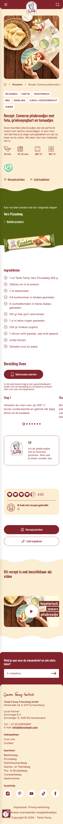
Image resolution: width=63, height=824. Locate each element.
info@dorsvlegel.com (25, 727)
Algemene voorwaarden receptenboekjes (31, 812)
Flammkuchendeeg (15, 762)
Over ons (9, 739)
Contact (8, 743)
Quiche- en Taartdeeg (17, 766)
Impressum (20, 807)
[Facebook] (55, 793)
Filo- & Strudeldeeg (15, 770)
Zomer (9, 106)
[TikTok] (43, 793)
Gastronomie (11, 778)
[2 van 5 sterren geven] (15, 494)
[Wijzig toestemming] (6, 814)
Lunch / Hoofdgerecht (43, 100)
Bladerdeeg (11, 755)
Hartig (25, 93)
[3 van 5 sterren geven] (21, 494)
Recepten (17, 84)
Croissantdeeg (12, 774)
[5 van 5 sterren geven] (33, 494)
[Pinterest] (20, 793)
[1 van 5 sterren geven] (9, 494)
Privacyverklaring (38, 807)
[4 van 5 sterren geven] (27, 494)
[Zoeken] (57, 4)
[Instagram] (8, 793)
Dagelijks (20, 100)
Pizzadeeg (11, 93)
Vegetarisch (41, 93)
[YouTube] (31, 793)
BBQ (7, 100)
